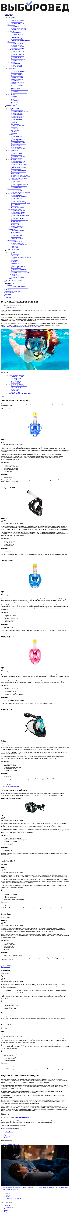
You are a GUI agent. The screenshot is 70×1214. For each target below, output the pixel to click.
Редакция (7, 1195)
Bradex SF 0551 (15, 383)
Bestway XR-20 (15, 392)
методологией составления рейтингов (29, 326)
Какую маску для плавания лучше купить (20, 393)
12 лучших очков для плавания (10, 786)
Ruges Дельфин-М (16, 381)
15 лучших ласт (5, 967)
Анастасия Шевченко (14, 305)
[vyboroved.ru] (35, 11)
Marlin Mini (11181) (16, 387)
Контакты (7, 1196)
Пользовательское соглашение (13, 1198)
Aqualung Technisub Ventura (19, 386)
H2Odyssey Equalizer (17, 376)
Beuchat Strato (15, 389)
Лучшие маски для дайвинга (16, 384)
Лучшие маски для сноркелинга (17, 375)
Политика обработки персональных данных (17, 1200)
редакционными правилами (9, 326)
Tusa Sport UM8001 (16, 378)
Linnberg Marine (15, 379)
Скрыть (3, 396)
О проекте (7, 1193)
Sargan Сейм (14, 390)
